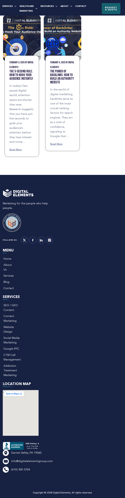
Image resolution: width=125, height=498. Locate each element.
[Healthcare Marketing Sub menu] (36, 8)
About (65, 6)
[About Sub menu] (71, 6)
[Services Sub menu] (15, 6)
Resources (47, 6)
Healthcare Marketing (27, 8)
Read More (15, 149)
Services (7, 6)
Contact (80, 6)
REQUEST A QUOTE (111, 8)
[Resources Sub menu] (56, 6)
